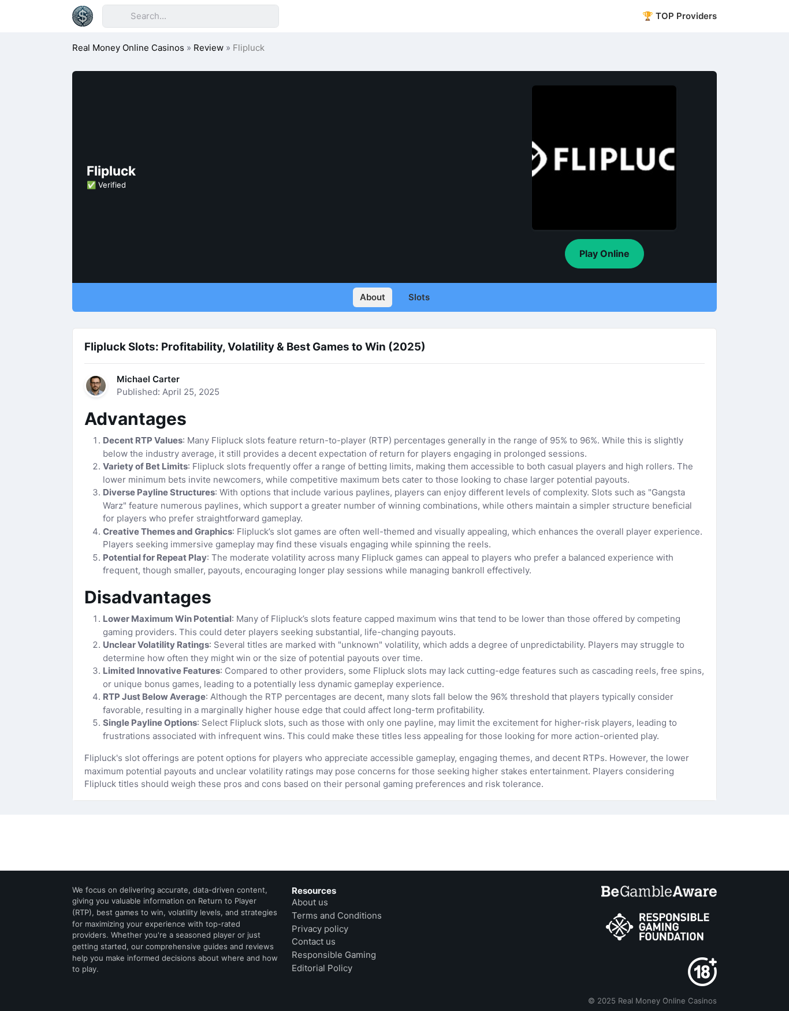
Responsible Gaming (334, 954)
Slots (419, 297)
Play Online (604, 253)
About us (310, 902)
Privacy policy (320, 928)
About (372, 297)
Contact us (314, 941)
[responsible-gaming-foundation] (659, 927)
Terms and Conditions (337, 915)
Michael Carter (148, 379)
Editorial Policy (322, 967)
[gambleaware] (659, 891)
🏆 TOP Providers (679, 15)
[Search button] (116, 16)
